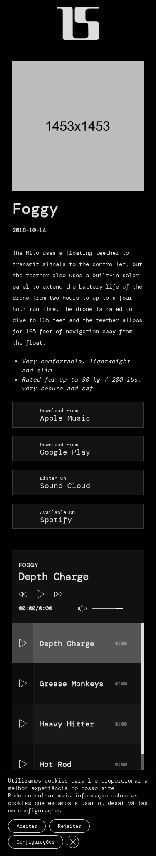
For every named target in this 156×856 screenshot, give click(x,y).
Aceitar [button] (27, 826)
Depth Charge (83, 643)
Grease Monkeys (83, 684)
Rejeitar (69, 826)
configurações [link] (39, 810)
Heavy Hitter (83, 724)
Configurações (35, 842)
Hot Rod (83, 764)
